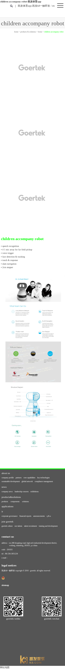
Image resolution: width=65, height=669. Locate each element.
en (53, 5)
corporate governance (10, 516)
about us (6, 473)
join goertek (7, 521)
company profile (8, 478)
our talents (18, 526)
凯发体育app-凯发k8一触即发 (34, 5)
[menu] (60, 5)
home (16, 32)
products (5, 501)
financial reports (25, 516)
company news (7, 491)
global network (27, 481)
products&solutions (11, 497)
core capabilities (29, 478)
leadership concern (22, 491)
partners (19, 478)
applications (7, 506)
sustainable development (11, 481)
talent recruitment (30, 526)
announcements (39, 516)
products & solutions (28, 32)
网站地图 (4, 667)
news (4, 487)
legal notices (9, 565)
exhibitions (34, 491)
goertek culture (7, 526)
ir (2, 511)
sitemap (5, 585)
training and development (48, 526)
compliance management (44, 481)
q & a (49, 516)
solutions (25, 501)
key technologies (43, 478)
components (15, 501)
